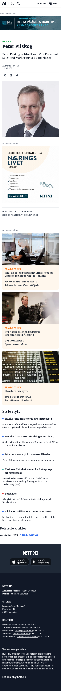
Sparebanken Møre (16, 344)
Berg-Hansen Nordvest (18, 400)
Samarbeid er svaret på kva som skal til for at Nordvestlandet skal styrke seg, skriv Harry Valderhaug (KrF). (25, 481)
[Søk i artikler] (18, 3)
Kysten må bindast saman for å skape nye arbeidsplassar (29, 471)
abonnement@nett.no (27, 636)
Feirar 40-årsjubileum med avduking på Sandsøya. (28, 460)
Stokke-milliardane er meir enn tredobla (28, 418)
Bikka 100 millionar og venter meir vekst (28, 511)
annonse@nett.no (21, 633)
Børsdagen (11, 493)
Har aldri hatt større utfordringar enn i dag (29, 436)
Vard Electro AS (29, 534)
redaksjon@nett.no (24, 630)
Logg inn (41, 4)
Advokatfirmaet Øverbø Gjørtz (22, 285)
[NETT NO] (6, 3)
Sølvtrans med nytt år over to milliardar (27, 454)
